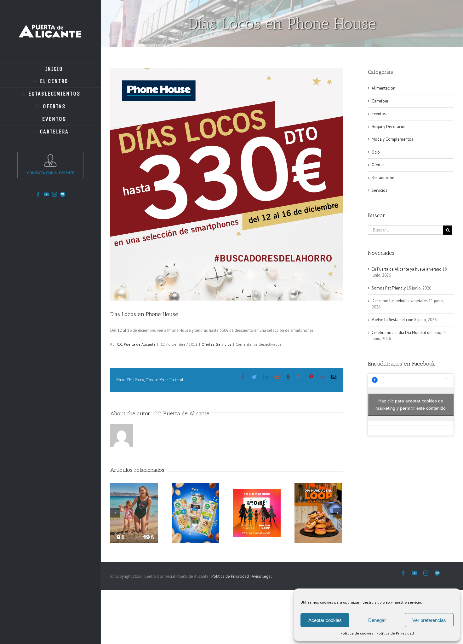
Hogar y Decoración (389, 126)
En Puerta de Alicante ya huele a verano (407, 269)
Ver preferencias (429, 620)
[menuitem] (50, 68)
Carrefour (380, 101)
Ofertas (208, 344)
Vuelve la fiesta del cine (392, 319)
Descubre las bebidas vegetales (400, 300)
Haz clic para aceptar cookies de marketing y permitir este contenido (410, 404)
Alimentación (383, 88)
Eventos (379, 113)
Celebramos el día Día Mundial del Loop (407, 332)
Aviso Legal (262, 576)
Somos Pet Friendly (389, 288)
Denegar (377, 620)
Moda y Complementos (392, 139)
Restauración (383, 177)
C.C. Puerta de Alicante (136, 344)
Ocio (376, 152)
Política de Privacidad (395, 633)
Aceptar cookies (325, 620)
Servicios (224, 344)
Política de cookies (356, 633)
